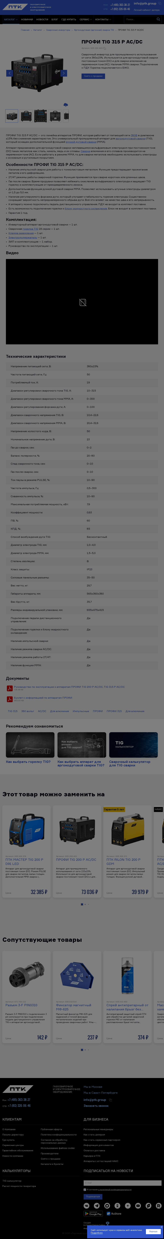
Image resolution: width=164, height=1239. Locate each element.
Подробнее (97, 1233)
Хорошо (153, 1232)
